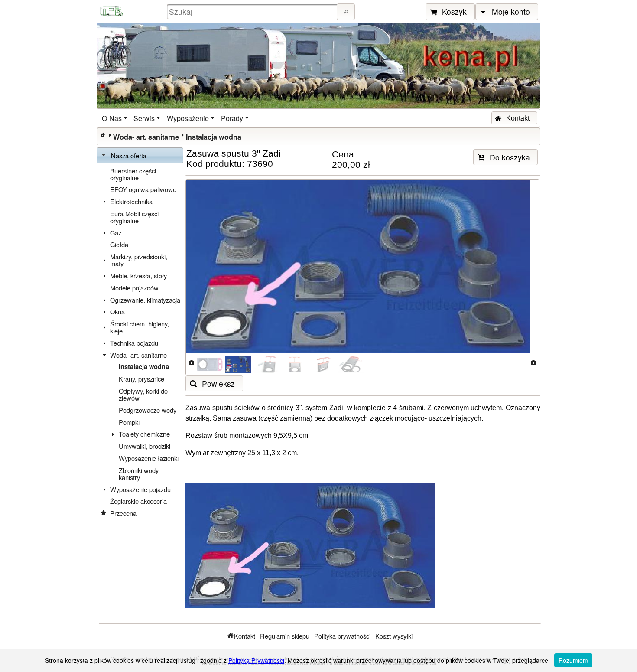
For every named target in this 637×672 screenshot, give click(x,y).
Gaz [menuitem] (115, 232)
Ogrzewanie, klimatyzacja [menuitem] (145, 299)
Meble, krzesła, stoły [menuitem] (138, 275)
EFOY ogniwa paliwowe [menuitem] (143, 189)
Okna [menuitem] (117, 311)
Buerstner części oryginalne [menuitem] (133, 174)
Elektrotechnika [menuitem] (131, 201)
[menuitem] (115, 118)
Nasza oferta (128, 155)
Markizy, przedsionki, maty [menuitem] (138, 260)
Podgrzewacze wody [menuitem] (147, 409)
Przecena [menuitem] (123, 513)
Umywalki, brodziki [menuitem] (144, 445)
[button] (346, 11)
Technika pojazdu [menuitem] (134, 342)
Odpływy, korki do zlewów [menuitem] (143, 394)
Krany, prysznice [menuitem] (141, 378)
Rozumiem (573, 660)
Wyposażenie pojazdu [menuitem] (140, 489)
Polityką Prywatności (256, 660)
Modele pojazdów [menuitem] (134, 287)
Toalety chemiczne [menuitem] (144, 433)
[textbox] (253, 11)
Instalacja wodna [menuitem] (144, 366)
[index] (102, 134)
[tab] (140, 155)
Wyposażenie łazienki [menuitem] (149, 458)
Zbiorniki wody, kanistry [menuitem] (139, 474)
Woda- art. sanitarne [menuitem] (138, 354)
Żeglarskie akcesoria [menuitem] (138, 501)
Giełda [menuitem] (119, 244)
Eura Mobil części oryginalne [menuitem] (134, 217)
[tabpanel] (140, 342)
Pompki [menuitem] (129, 422)
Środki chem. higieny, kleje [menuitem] (139, 327)
